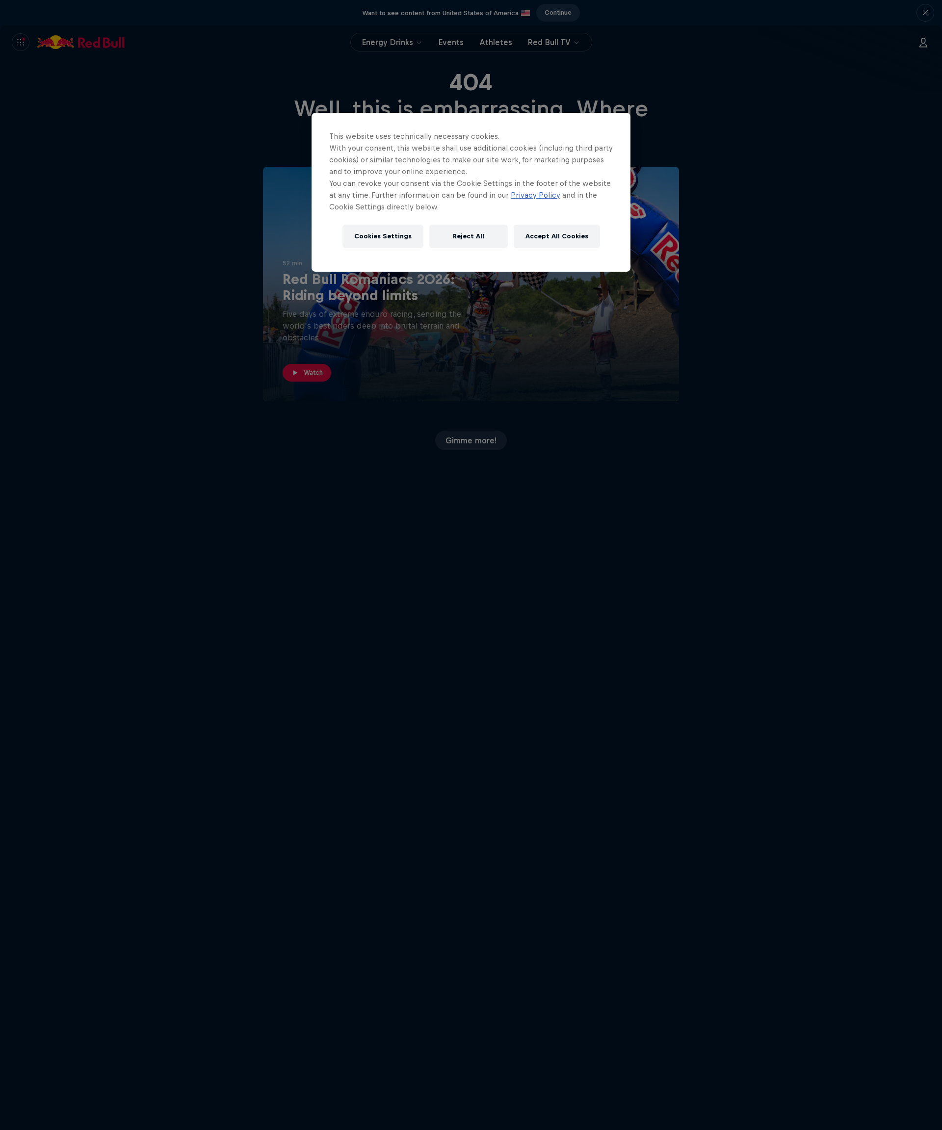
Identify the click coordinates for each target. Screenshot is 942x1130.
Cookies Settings (383, 236)
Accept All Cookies (556, 236)
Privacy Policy (535, 195)
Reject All (468, 236)
